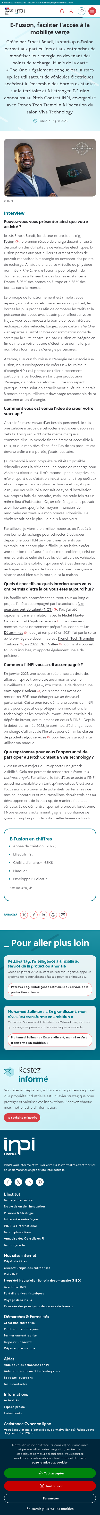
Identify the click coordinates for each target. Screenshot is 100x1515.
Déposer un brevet (18, 1342)
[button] (24, 915)
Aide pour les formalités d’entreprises (32, 1371)
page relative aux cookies (49, 1462)
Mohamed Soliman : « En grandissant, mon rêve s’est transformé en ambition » (49, 1039)
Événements (13, 1413)
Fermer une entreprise (20, 1335)
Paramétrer (51, 1498)
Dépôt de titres (15, 1261)
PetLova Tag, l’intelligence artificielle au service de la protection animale (50, 989)
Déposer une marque (19, 1348)
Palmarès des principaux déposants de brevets (38, 1306)
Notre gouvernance (18, 1200)
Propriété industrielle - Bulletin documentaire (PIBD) (42, 1280)
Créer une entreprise (19, 1323)
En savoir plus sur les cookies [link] (50, 1508)
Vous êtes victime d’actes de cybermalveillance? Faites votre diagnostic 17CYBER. (49, 1431)
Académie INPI (15, 1287)
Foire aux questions (18, 1377)
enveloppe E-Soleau (20, 690)
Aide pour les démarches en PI (26, 1365)
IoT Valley (50, 644)
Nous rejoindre (15, 1245)
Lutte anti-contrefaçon (21, 1219)
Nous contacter (15, 1384)
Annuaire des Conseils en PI (24, 1238)
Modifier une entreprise (21, 1329)
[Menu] (92, 11)
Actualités (11, 1400)
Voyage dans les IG (18, 1300)
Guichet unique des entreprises (27, 1268)
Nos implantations (17, 1232)
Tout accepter (54, 1473)
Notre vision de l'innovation (24, 1206)
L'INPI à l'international (20, 1226)
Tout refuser (54, 1486)
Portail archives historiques (24, 1293)
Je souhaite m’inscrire (22, 1117)
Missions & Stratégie (19, 1213)
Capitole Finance (42, 620)
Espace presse (14, 1407)
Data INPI (11, 1274)
